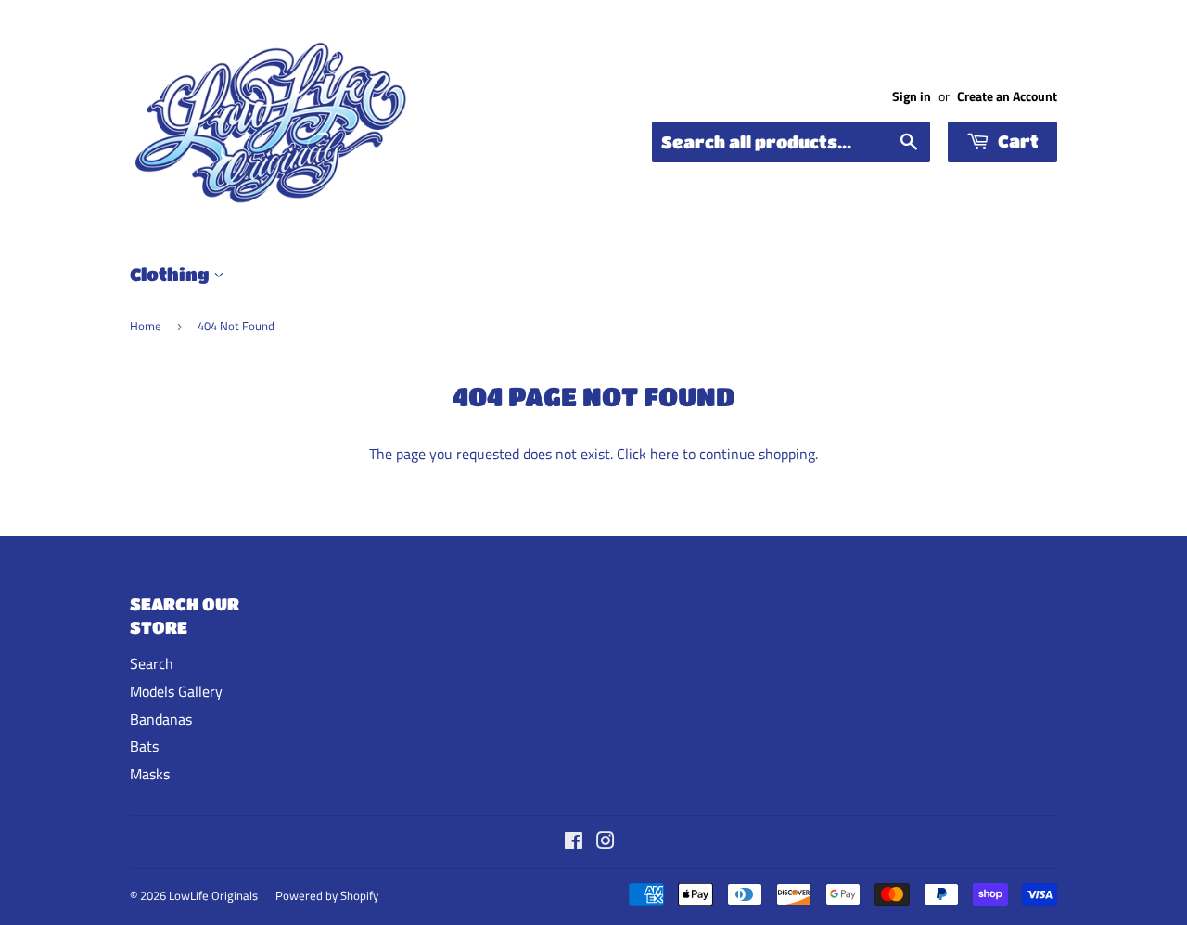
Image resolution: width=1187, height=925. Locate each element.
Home (145, 325)
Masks (150, 774)
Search (151, 663)
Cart (1016, 141)
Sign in (911, 96)
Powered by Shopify (326, 895)
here (664, 454)
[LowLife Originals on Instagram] (605, 842)
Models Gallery (176, 691)
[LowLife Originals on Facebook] (573, 842)
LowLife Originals (213, 895)
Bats (144, 746)
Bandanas (161, 719)
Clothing (171, 274)
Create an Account (1007, 96)
